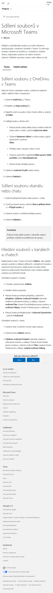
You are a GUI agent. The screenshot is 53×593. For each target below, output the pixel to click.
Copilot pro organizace (10, 373)
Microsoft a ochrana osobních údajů (13, 557)
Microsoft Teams (8, 498)
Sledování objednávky (9, 412)
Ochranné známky (8, 585)
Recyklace (6, 416)
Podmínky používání (39, 581)
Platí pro (6, 38)
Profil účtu (6, 396)
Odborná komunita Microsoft (11, 521)
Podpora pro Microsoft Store (11, 404)
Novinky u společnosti (9, 553)
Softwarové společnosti (10, 533)
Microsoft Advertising (9, 490)
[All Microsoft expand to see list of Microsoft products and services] (3, 3)
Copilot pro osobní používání (11, 377)
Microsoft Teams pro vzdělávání (12, 439)
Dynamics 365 (7, 482)
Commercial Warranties (10, 420)
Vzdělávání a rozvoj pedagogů (12, 451)
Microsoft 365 (7, 380)
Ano (19, 360)
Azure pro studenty (8, 459)
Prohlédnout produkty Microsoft (12, 384)
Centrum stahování (8, 400)
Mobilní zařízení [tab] (20, 66)
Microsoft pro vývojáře (9, 509)
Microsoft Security (8, 474)
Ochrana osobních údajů (25, 581)
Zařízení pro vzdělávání (10, 435)
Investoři (5, 561)
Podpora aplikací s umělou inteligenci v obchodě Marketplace (21, 517)
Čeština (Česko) (11, 568)
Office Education (8, 447)
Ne (33, 360)
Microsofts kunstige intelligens (12, 470)
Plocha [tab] (7, 66)
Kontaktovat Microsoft (9, 581)
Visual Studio (7, 537)
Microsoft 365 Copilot (9, 494)
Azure (4, 478)
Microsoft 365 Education (10, 443)
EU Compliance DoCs (34, 585)
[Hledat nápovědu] (9, 3)
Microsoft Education (9, 431)
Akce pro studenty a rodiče (11, 455)
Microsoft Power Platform (10, 529)
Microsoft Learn (7, 513)
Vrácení (5, 408)
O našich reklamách (21, 585)
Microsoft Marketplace (10, 525)
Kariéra (5, 549)
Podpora (5, 8)
